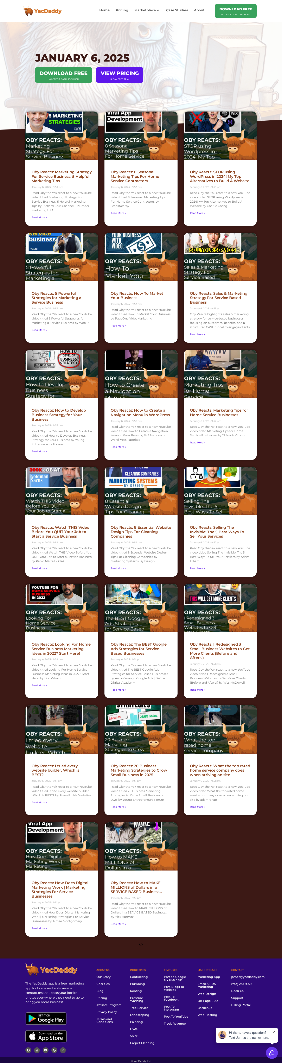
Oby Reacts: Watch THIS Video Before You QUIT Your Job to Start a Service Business (60, 532)
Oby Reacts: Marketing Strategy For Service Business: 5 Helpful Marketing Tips (62, 176)
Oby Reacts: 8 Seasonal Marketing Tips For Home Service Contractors (135, 176)
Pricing (122, 10)
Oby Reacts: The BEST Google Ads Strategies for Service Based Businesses (139, 649)
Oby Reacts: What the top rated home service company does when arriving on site (220, 770)
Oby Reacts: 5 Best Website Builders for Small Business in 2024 (60, 1008)
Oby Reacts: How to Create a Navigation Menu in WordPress (140, 412)
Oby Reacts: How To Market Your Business (137, 295)
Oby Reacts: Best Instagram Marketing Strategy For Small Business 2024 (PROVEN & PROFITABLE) (138, 1011)
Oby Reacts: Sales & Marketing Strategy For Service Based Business (218, 298)
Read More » (39, 217)
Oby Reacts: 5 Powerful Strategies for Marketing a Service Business (56, 298)
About (199, 10)
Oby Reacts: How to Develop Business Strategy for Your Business (59, 415)
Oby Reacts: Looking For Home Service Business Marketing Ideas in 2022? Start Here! (61, 649)
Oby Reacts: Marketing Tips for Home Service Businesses (219, 412)
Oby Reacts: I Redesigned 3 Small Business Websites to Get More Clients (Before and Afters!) (220, 651)
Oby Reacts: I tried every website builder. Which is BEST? (55, 770)
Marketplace (145, 10)
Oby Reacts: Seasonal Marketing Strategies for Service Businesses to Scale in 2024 (218, 1011)
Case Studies (177, 10)
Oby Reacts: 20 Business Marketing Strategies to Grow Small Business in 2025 (139, 770)
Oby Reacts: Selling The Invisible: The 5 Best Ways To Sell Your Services (217, 532)
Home (104, 10)
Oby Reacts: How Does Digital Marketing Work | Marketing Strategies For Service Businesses (60, 890)
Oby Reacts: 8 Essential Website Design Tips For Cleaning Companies (141, 532)
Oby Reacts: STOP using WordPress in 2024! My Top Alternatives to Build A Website (219, 176)
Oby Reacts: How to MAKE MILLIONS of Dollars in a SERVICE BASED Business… (136, 887)
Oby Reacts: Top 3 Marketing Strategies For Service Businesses (217, 887)
